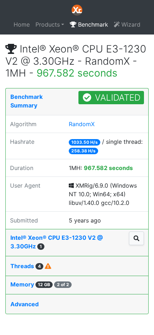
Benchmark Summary (26, 101)
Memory (39, 284)
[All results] (136, 238)
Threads (25, 266)
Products (47, 24)
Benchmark (92, 24)
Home (22, 24)
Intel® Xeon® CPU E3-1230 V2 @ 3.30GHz (56, 242)
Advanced (24, 304)
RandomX (82, 124)
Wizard (130, 24)
